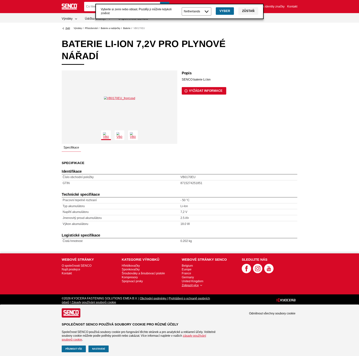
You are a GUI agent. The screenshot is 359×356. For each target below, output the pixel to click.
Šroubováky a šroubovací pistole (143, 273)
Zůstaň (248, 11)
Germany (188, 277)
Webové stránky (78, 259)
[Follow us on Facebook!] (246, 272)
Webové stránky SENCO (204, 259)
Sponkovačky (131, 269)
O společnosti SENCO (76, 265)
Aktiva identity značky (270, 6)
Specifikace (71, 147)
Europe (186, 269)
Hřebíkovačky (131, 265)
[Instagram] (257, 272)
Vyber (225, 11)
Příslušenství (91, 28)
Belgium (187, 265)
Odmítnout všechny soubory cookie (272, 313)
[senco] (70, 6)
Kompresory (130, 277)
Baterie (127, 28)
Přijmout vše (73, 349)
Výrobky (78, 28)
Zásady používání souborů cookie (93, 302)
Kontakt (292, 6)
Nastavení (98, 349)
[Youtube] (269, 272)
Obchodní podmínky (153, 298)
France (186, 273)
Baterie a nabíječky (110, 28)
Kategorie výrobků (140, 259)
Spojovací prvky (132, 281)
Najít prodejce (71, 269)
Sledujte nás (254, 259)
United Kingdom (192, 281)
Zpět (67, 28)
